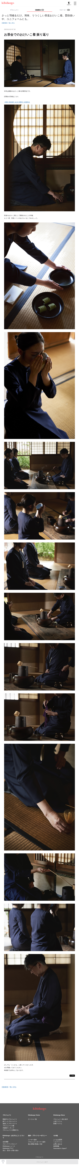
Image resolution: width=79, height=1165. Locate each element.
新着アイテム (57, 1123)
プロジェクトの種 (8, 1126)
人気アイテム (57, 1121)
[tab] (39, 10)
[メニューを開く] (75, 3)
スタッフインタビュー (10, 1144)
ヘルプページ (57, 1142)
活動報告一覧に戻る (8, 23)
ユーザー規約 (32, 1139)
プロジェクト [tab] (14, 10)
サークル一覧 (32, 1119)
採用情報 (56, 1146)
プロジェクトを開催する (11, 1130)
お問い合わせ (57, 1144)
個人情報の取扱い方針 (35, 1144)
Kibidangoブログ (8, 1148)
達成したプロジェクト (10, 1123)
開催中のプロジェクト (10, 1119)
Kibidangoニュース (9, 1146)
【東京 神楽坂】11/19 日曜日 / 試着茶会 (17, 102)
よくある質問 (57, 1139)
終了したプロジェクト (10, 1121)
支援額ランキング (8, 1128)
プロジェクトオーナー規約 (36, 1142)
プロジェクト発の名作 (60, 1119)
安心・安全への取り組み (11, 1150)
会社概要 (5, 1142)
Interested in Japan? (60, 1148)
